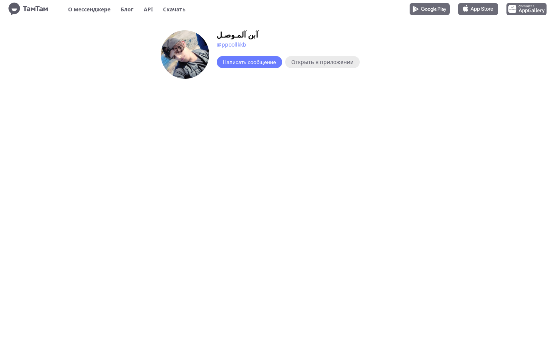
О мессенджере (89, 9)
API (148, 9)
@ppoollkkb (231, 44)
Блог (127, 9)
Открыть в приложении (322, 62)
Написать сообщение (249, 62)
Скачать (174, 9)
